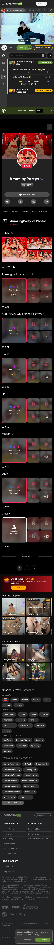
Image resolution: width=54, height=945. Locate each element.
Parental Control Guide (11, 848)
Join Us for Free (27, 40)
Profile (5, 211)
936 (7, 546)
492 (7, 307)
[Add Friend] (33, 201)
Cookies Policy (8, 844)
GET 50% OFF (18, 588)
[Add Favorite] (4, 48)
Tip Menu (44, 63)
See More (26, 556)
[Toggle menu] (3, 3)
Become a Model (34, 829)
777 (7, 347)
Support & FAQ (8, 867)
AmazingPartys (10, 690)
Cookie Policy (33, 935)
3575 (7, 266)
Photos (25, 211)
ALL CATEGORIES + (13, 803)
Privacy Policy (8, 829)
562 (7, 506)
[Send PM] (47, 201)
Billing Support (8, 872)
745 (7, 387)
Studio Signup (33, 834)
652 (7, 427)
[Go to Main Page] (16, 4)
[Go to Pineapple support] (4, 914)
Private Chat (42, 91)
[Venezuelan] (5, 700)
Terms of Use (7, 834)
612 (7, 467)
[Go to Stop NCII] (18, 914)
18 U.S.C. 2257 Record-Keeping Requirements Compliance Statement (25, 924)
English (41, 816)
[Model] (49, 127)
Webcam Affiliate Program (38, 839)
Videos (34, 10)
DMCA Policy (7, 839)
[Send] (50, 55)
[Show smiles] (43, 55)
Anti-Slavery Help (9, 853)
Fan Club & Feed (39, 211)
